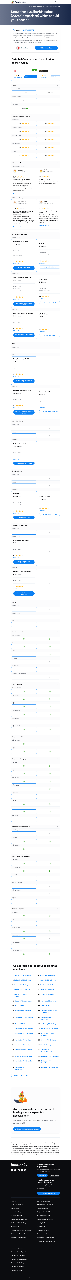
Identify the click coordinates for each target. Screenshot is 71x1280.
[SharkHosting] (43, 71)
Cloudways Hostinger (23, 1045)
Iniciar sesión (55, 1175)
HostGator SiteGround (24, 1017)
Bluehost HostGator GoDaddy (48, 1011)
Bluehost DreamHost (48, 1001)
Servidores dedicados (44, 1234)
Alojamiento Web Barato (45, 1219)
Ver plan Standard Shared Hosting (24, 303)
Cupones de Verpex (17, 1270)
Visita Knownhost (46, 48)
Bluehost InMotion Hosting (21, 995)
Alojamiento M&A (47, 1193)
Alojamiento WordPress (44, 1212)
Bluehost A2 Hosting (22, 989)
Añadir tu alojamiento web (19, 1219)
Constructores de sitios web (46, 1241)
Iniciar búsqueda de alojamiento (28, 1129)
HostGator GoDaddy (48, 985)
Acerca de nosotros (17, 1204)
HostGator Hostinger (23, 1040)
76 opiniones (43, 77)
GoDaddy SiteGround (22, 980)
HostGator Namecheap (19, 1068)
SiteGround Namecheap (45, 1062)
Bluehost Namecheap (22, 975)
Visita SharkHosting (57, 77)
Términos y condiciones (18, 1237)
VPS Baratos (41, 1226)
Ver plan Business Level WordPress (24, 593)
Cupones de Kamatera (18, 1255)
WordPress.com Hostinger (47, 1034)
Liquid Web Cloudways (49, 1028)
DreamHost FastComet (45, 1018)
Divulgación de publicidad (53, 6)
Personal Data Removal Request (21, 1230)
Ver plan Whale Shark (49, 335)
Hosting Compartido (43, 1215)
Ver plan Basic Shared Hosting (24, 268)
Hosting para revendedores (45, 1237)
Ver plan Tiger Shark (50, 303)
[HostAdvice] (18, 2)
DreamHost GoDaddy (23, 1056)
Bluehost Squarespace (23, 1001)
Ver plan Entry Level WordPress (24, 562)
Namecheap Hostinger (23, 1049)
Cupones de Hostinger (18, 1263)
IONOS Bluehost (47, 994)
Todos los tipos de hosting (45, 1204)
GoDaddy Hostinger (48, 1040)
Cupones (24, 108)
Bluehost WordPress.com (46, 1050)
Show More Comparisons (20, 1075)
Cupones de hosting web (18, 1252)
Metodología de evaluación (36, 6)
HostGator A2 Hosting (23, 1061)
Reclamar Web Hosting (18, 1223)
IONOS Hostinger (47, 989)
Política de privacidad (18, 1234)
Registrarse (42, 1175)
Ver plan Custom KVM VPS (50, 411)
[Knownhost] (23, 48)
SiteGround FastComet (49, 1056)
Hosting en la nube (43, 1230)
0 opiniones (16, 263)
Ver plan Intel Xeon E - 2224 (24, 463)
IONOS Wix (45, 1006)
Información (15, 1226)
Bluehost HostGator (23, 1010)
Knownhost (28, 30)
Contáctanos (15, 1208)
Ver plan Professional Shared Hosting (24, 335)
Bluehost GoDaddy (47, 975)
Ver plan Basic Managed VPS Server (24, 412)
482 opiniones (18, 77)
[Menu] (58, 2)
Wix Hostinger (46, 1045)
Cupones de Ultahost (17, 1266)
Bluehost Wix (20, 1006)
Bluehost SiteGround (48, 980)
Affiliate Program (16, 1215)
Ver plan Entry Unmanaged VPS (24, 380)
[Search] (55, 2)
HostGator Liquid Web (24, 1033)
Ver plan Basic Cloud (24, 517)
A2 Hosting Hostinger (48, 1024)
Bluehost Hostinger (21, 985)
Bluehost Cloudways (23, 1024)
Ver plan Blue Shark (50, 267)
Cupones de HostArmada (19, 1259)
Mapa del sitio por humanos (19, 1212)
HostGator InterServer (24, 1028)
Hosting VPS (41, 1223)
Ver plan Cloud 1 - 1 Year (49, 514)
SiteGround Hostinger (49, 1067)
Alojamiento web (42, 1208)
